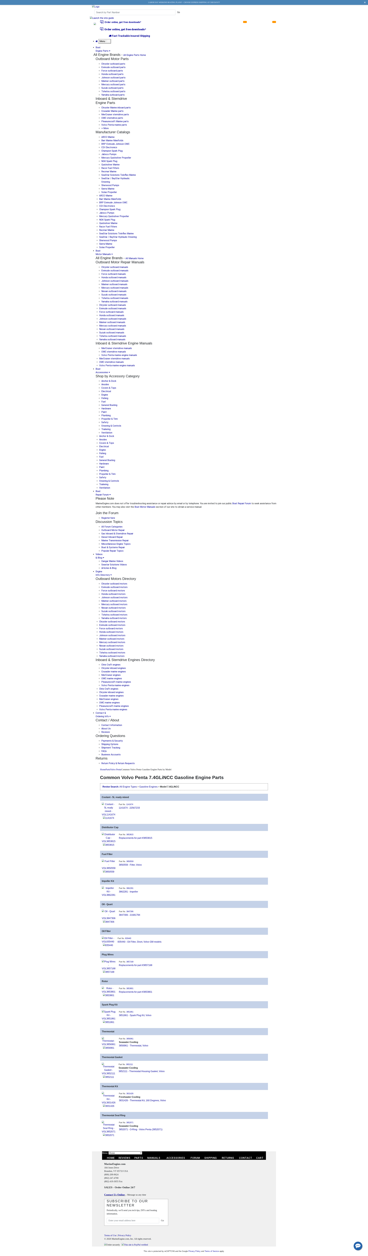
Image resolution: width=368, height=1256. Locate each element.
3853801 (129, 988)
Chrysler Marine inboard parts (116, 107)
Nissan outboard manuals (113, 291)
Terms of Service (212, 1251)
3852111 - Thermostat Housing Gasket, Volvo (142, 1071)
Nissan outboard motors (113, 607)
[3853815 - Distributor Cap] (108, 838)
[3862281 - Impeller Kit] (108, 891)
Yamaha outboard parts (113, 94)
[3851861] (108, 1022)
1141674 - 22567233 (129, 808)
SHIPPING (210, 1157)
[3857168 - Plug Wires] (108, 965)
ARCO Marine (108, 137)
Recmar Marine (108, 171)
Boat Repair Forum (241, 503)
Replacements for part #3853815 (135, 838)
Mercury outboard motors (114, 604)
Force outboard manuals (113, 274)
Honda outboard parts (112, 74)
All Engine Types (128, 787)
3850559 (129, 861)
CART (259, 1157)
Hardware (106, 408)
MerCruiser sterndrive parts (115, 114)
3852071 (129, 1122)
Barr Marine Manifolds (112, 140)
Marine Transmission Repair (115, 540)
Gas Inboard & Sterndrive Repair (117, 533)
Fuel (103, 401)
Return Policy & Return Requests (118, 763)
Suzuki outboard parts (112, 88)
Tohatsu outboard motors (114, 614)
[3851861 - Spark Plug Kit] (108, 1015)
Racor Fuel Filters (110, 168)
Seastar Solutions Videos (114, 564)
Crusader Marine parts (112, 111)
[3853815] (108, 845)
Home (103, 769)
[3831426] (108, 1106)
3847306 (129, 911)
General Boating (109, 405)
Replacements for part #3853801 (135, 992)
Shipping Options (109, 744)
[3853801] (108, 995)
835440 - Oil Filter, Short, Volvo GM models (139, 942)
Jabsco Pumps (108, 154)
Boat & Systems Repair (113, 547)
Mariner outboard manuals (114, 284)
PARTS (138, 1157)
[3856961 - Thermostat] (108, 1041)
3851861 (129, 1012)
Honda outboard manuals (113, 277)
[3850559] (108, 871)
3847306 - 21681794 (129, 915)
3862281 (129, 888)
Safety (104, 422)
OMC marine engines (111, 678)
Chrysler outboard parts (113, 63)
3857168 (129, 962)
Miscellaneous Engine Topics (116, 544)
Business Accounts (111, 754)
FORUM (195, 1157)
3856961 (129, 1039)
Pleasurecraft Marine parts (115, 121)
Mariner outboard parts (112, 81)
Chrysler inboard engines (113, 668)
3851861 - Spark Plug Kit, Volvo (135, 1015)
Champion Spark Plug (112, 150)
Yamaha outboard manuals (114, 301)
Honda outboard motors (113, 594)
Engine (104, 394)
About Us (106, 728)
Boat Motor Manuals (145, 507)
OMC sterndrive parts (112, 118)
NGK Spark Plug (109, 161)
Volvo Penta (115, 769)
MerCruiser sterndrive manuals (116, 348)
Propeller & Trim (109, 419)
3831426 (129, 1093)
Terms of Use (110, 1235)
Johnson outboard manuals (114, 281)
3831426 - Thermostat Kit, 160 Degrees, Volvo (142, 1100)
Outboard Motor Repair (113, 530)
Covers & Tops (108, 388)
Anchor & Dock (108, 381)
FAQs (104, 751)
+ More (105, 128)
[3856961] (108, 1048)
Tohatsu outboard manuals (114, 298)
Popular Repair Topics (112, 550)
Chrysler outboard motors (114, 583)
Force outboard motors (113, 590)
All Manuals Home (134, 258)
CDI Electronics (109, 147)
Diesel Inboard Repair (112, 537)
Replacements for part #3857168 (135, 965)
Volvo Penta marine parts (114, 124)
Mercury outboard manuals (114, 287)
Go (178, 12)
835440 (128, 938)
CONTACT (245, 1157)
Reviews (105, 732)
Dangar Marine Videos (112, 561)
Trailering (106, 429)
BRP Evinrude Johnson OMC (115, 144)
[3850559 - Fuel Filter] (108, 864)
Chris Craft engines (110, 664)
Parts (108, 769)
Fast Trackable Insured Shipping (130, 35)
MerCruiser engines (111, 675)
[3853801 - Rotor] (108, 990)
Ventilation (106, 432)
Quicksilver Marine (110, 164)
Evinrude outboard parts (113, 67)
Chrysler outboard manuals (114, 267)
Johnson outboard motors (114, 597)
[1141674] (108, 818)
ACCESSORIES (175, 1157)
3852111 (129, 1064)
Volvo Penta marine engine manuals (119, 355)
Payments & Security (112, 740)
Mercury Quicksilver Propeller (116, 157)
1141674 (129, 804)
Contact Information (111, 725)
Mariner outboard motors (113, 601)
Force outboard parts (112, 70)
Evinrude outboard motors (114, 587)
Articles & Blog (108, 568)
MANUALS (153, 1157)
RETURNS (228, 1157)
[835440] (108, 945)
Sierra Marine (107, 188)
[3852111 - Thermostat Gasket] (108, 1068)
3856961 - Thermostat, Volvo (133, 1045)
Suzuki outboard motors (113, 611)
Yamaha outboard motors (114, 618)
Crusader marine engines (113, 671)
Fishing (104, 398)
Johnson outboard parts (113, 77)
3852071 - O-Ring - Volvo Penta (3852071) (140, 1129)
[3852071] (108, 1135)
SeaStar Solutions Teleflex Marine (118, 175)
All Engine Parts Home (134, 55)
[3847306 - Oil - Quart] (108, 914)
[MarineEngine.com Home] (95, 6)
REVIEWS (124, 1157)
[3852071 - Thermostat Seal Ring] (108, 1127)
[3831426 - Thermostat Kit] (108, 1098)
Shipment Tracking (110, 747)
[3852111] (108, 1077)
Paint (104, 412)
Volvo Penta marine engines (115, 685)
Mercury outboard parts (113, 84)
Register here (108, 518)
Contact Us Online (114, 1194)
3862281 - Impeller (128, 891)
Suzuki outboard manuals (113, 294)
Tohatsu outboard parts (113, 91)
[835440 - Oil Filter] (108, 940)
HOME (111, 1157)
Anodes (105, 384)
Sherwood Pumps (110, 185)
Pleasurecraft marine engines (116, 682)
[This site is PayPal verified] (135, 1244)
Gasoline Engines (148, 787)
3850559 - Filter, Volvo (130, 865)
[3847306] (108, 921)
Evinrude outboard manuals (114, 270)
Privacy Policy (124, 1235)
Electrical (106, 391)
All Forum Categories (111, 526)
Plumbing (106, 415)
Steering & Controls (111, 425)
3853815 (129, 834)
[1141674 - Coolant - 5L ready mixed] (108, 809)
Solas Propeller (109, 192)
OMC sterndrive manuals (113, 351)
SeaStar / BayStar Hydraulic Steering (118, 237)
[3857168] (108, 972)
